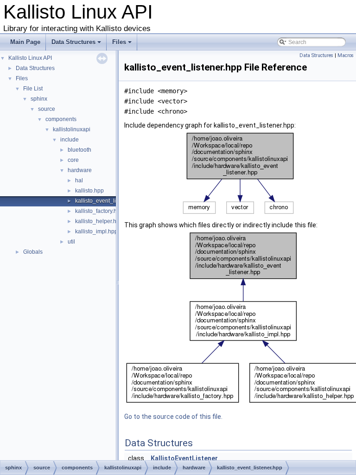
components (60, 119)
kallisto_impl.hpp (96, 231)
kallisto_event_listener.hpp (108, 201)
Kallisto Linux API (30, 58)
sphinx (39, 99)
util (71, 241)
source (46, 109)
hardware (80, 170)
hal (79, 180)
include (69, 139)
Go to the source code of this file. (173, 416)
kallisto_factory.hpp (99, 211)
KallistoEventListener (184, 458)
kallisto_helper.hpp (99, 221)
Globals (33, 252)
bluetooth (79, 150)
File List (33, 88)
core (73, 160)
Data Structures (76, 45)
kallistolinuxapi (71, 129)
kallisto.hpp (89, 190)
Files (122, 45)
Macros (345, 55)
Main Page (25, 42)
